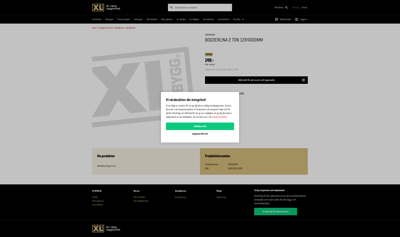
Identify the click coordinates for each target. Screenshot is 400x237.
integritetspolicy (219, 116)
